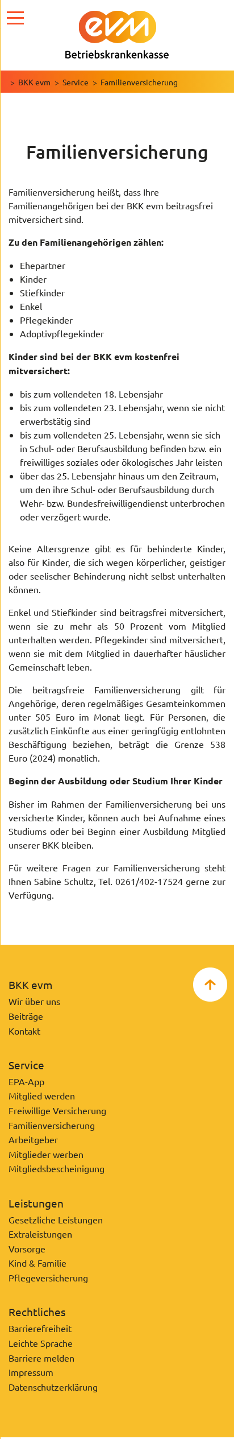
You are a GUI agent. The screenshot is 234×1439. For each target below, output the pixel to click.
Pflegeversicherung (48, 1277)
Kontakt (24, 1030)
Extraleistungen (40, 1233)
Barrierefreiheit (40, 1328)
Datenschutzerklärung (53, 1386)
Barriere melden (41, 1357)
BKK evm (34, 82)
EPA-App (26, 1081)
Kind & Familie (37, 1262)
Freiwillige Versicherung (57, 1110)
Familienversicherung (52, 1125)
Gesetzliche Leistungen (56, 1219)
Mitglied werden (42, 1095)
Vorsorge (27, 1248)
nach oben (210, 984)
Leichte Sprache (41, 1343)
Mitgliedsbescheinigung (57, 1168)
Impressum (31, 1372)
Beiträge (26, 1016)
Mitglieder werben (46, 1154)
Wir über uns (34, 1001)
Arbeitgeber (33, 1139)
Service (75, 82)
